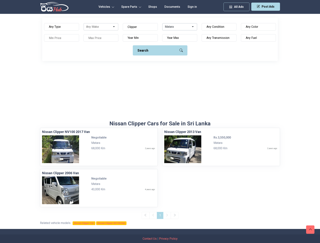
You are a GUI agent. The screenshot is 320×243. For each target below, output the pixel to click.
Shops (152, 7)
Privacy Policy (168, 238)
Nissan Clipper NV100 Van (111, 223)
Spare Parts (129, 7)
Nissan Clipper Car (84, 223)
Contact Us (150, 238)
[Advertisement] (160, 92)
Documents (172, 7)
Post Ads (268, 6)
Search (142, 50)
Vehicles (105, 7)
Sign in (192, 7)
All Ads (239, 7)
